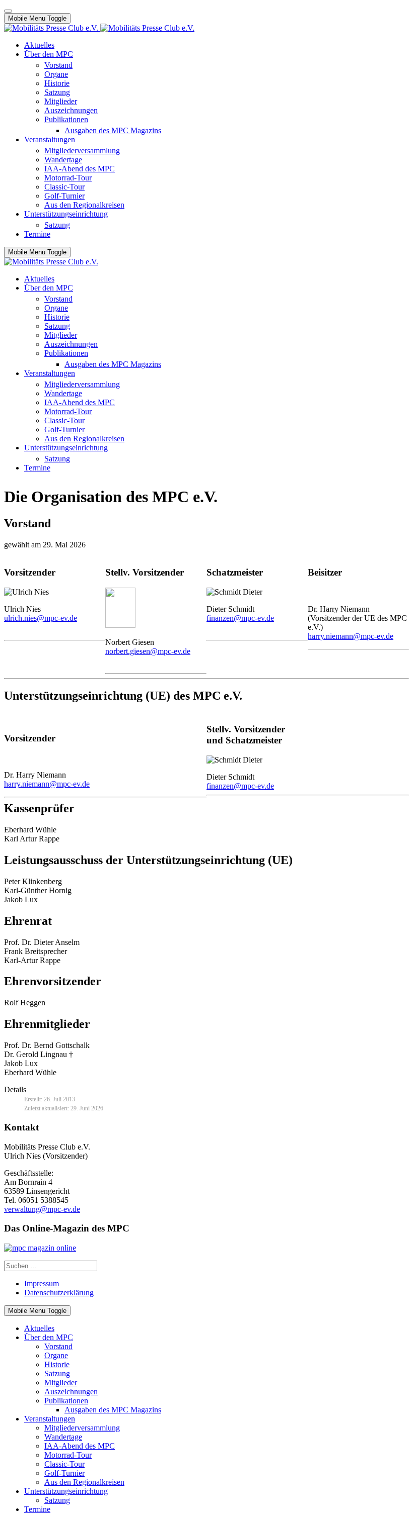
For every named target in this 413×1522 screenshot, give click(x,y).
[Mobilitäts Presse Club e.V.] (99, 28)
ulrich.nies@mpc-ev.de (40, 618)
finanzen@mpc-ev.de (240, 618)
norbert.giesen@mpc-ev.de (147, 651)
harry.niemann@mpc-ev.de (350, 636)
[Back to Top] (8, 11)
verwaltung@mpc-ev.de (42, 1209)
